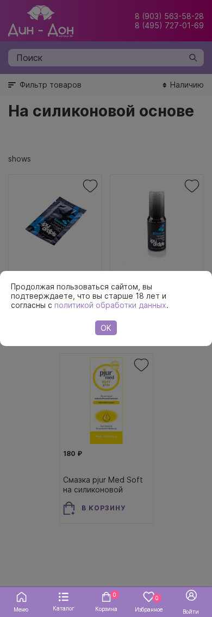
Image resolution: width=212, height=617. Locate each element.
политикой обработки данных (110, 305)
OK (106, 327)
